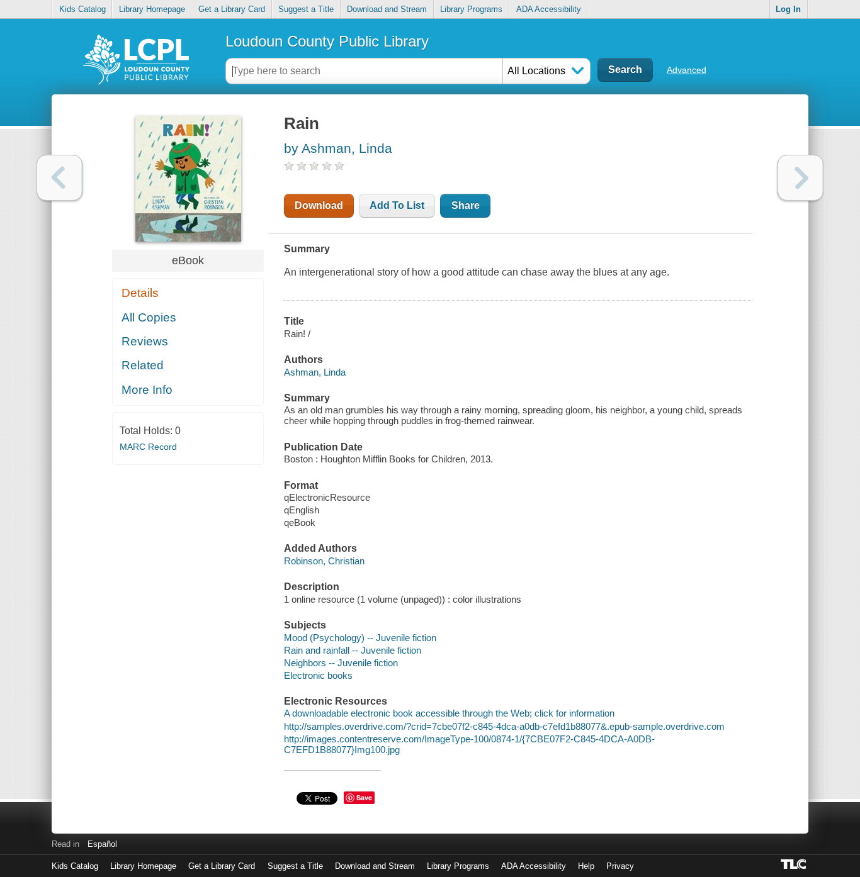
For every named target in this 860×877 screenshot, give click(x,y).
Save (364, 797)
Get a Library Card (231, 9)
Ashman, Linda (315, 372)
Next (800, 178)
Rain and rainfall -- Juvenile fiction (352, 650)
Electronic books (318, 675)
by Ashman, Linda (338, 148)
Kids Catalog (82, 9)
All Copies (149, 317)
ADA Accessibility (548, 9)
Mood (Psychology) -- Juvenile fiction (360, 637)
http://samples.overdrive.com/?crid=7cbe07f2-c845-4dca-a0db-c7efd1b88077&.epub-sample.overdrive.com (504, 726)
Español (102, 844)
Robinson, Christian (324, 561)
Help (586, 866)
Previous (59, 178)
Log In (788, 9)
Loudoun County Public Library (327, 41)
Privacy (620, 866)
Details (140, 292)
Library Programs (471, 9)
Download (319, 205)
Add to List (397, 205)
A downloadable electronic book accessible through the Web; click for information (449, 713)
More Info (147, 389)
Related (143, 365)
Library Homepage (152, 9)
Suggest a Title (306, 9)
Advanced (686, 70)
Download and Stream (387, 9)
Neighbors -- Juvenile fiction (341, 662)
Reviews (145, 341)
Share (465, 205)
